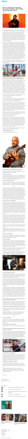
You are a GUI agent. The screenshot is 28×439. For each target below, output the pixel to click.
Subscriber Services (3, 429)
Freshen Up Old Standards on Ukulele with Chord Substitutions (16, 387)
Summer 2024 (4, 375)
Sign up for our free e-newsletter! (5, 430)
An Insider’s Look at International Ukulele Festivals (14, 389)
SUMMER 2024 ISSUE (16, 30)
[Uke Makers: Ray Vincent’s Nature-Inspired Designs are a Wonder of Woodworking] (21, 418)
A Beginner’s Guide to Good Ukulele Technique (14, 394)
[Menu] (26, 1)
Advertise (2, 432)
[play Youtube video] (14, 70)
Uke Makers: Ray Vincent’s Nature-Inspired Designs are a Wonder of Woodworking (20, 423)
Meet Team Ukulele (3, 431)
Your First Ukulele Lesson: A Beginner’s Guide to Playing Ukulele (16, 396)
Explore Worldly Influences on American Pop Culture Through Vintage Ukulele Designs (7, 422)
